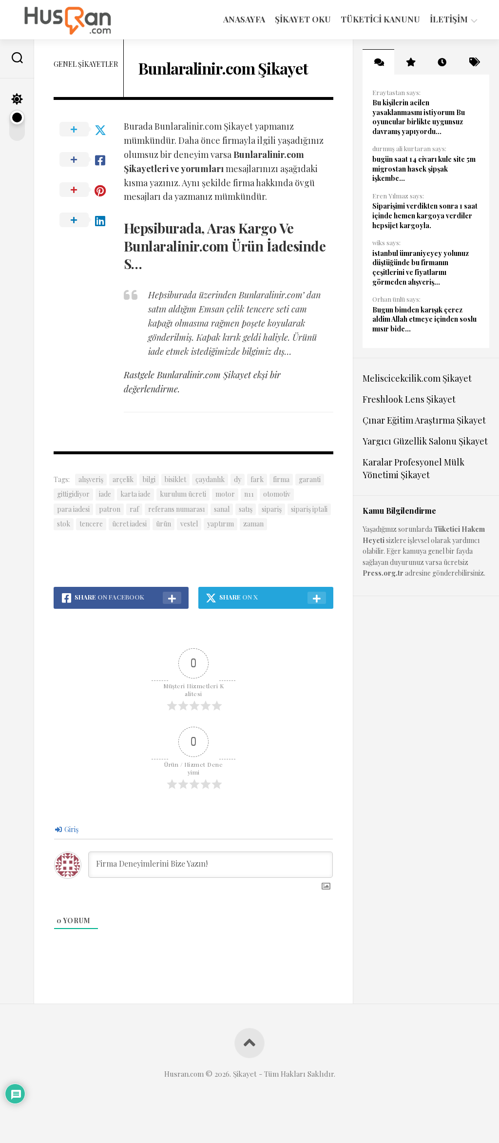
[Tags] (473, 62)
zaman (253, 523)
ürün (163, 523)
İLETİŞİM (449, 19)
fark (257, 479)
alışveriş (90, 479)
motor (225, 494)
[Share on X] (88, 130)
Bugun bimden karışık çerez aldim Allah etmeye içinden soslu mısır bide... (424, 319)
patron (109, 509)
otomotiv (276, 494)
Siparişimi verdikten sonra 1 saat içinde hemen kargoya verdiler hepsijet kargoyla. (425, 215)
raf (134, 509)
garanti (310, 479)
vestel (189, 523)
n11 (249, 494)
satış (245, 509)
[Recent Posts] (442, 62)
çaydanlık (210, 479)
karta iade (135, 494)
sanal (222, 509)
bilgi (149, 479)
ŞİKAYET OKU (303, 19)
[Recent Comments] (378, 62)
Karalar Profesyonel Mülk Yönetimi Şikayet (413, 468)
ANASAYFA (244, 19)
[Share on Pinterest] (88, 190)
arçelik (123, 479)
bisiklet (175, 479)
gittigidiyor (73, 494)
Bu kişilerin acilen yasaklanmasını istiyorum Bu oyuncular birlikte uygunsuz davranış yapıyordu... (418, 117)
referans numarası (176, 509)
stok (63, 523)
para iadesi (73, 509)
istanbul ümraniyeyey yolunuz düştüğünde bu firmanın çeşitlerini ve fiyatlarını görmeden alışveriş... (420, 268)
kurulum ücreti (183, 494)
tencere (91, 523)
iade (105, 494)
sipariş (272, 509)
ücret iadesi (129, 523)
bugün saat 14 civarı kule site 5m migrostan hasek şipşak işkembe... (424, 169)
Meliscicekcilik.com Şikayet (417, 378)
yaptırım (220, 523)
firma (281, 479)
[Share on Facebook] (88, 160)
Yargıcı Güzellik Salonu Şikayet (425, 441)
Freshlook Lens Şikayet (409, 399)
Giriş (70, 829)
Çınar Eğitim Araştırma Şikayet (424, 420)
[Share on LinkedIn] (88, 220)
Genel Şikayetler (86, 64)
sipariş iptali (309, 509)
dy (237, 479)
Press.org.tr (383, 573)
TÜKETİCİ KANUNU (380, 19)
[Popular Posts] (410, 62)
